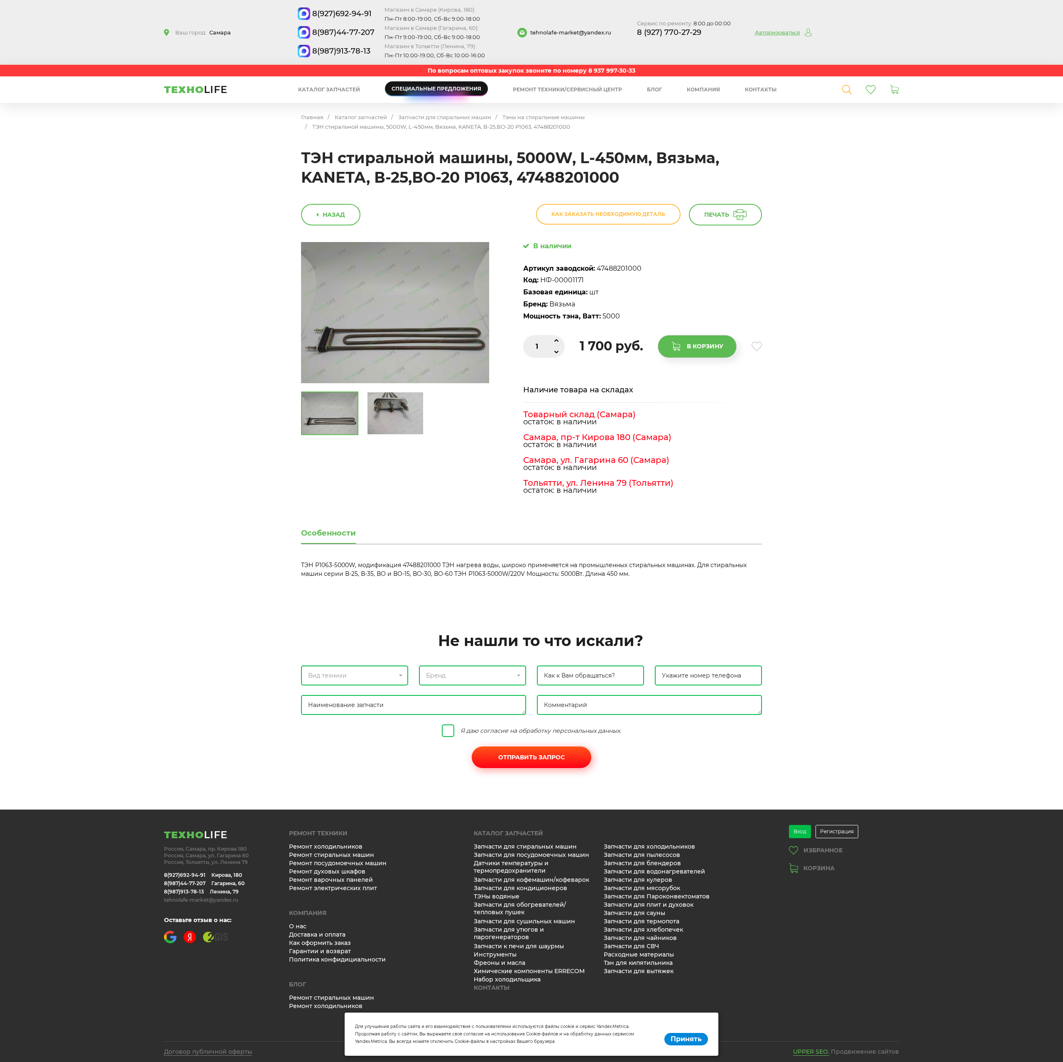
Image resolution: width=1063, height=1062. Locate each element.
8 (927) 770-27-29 (669, 32)
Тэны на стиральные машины (543, 117)
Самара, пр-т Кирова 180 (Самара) (597, 437)
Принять (686, 1039)
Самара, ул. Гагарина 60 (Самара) (596, 460)
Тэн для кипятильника (638, 963)
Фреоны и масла (499, 963)
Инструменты (495, 954)
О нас (297, 926)
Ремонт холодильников (325, 846)
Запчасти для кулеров (638, 879)
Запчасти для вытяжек (639, 971)
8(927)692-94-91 (342, 13)
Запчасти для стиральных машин (444, 117)
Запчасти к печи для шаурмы (519, 946)
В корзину (705, 346)
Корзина (819, 868)
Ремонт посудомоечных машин (338, 863)
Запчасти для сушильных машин (524, 921)
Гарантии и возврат (320, 951)
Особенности (328, 533)
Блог (654, 89)
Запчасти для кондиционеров (520, 888)
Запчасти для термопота (641, 921)
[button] (354, 675)
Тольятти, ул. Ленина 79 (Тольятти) (598, 483)
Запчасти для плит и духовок (648, 904)
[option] (395, 313)
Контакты (760, 89)
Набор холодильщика (507, 979)
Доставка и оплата (317, 934)
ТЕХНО (196, 89)
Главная (312, 117)
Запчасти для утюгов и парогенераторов (509, 933)
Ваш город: (203, 32)
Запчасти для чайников (640, 938)
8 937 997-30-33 (611, 70)
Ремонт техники (318, 833)
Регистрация (837, 831)
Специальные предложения (436, 89)
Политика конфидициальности (337, 959)
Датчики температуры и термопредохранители (511, 866)
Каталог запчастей (329, 89)
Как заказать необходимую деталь (608, 214)
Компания (703, 89)
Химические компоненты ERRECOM (529, 971)
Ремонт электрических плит (333, 888)
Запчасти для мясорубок (642, 888)
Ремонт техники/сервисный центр (567, 89)
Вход (800, 831)
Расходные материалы (639, 954)
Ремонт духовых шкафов (327, 871)
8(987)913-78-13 (341, 51)
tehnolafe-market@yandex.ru (570, 32)
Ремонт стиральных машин (331, 855)
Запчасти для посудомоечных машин (531, 855)
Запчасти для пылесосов (642, 855)
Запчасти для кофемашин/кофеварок (531, 879)
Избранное (823, 850)
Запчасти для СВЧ (631, 946)
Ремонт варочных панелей (331, 879)
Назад (334, 214)
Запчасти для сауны (634, 913)
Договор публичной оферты (208, 1051)
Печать (716, 214)
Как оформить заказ (320, 943)
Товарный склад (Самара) (579, 414)
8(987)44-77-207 (343, 32)
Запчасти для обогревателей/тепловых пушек (520, 908)
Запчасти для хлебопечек (643, 929)
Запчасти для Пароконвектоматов (657, 896)
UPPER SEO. (811, 1051)
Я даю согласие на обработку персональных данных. (540, 730)
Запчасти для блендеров (642, 863)
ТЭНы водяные (496, 896)
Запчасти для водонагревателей (654, 871)
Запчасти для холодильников (649, 846)
